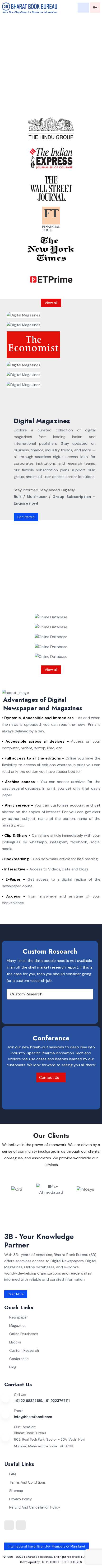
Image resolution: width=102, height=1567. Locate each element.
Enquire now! (19, 107)
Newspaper (18, 1317)
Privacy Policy (20, 1499)
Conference (19, 1359)
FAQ (12, 1474)
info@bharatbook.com (33, 1416)
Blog (12, 1367)
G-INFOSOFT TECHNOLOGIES (62, 1562)
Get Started (26, 517)
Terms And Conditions (27, 1482)
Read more (16, 1294)
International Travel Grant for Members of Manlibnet (46, 1546)
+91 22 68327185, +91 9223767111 (42, 1400)
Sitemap (16, 1490)
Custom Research (26, 994)
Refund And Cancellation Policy (34, 1507)
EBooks (15, 1342)
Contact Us (49, 1077)
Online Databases (23, 1334)
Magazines (18, 1325)
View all (51, 302)
